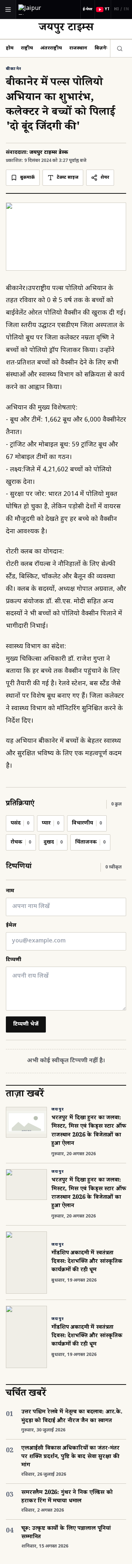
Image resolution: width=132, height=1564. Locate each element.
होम (10, 48)
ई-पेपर (87, 9)
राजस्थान (78, 48)
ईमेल (11, 925)
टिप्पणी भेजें (25, 1024)
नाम (10, 890)
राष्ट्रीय (27, 48)
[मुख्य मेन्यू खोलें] (8, 9)
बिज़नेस (102, 48)
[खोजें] (118, 48)
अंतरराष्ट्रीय (51, 48)
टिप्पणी (13, 959)
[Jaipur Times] (37, 9)
